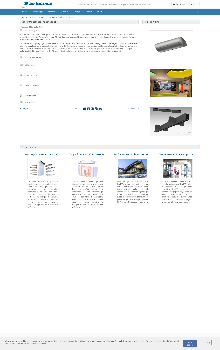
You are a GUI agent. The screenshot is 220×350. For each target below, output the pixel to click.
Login (195, 4)
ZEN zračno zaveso (48, 39)
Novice (41, 17)
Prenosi (88, 11)
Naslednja (132, 108)
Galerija (77, 11)
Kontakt (98, 11)
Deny (208, 342)
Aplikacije (64, 11)
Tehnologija (38, 11)
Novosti (51, 11)
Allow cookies (190, 343)
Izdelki (25, 11)
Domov (24, 17)
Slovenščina (180, 4)
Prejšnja (25, 108)
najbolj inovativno (32, 39)
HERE (43, 343)
